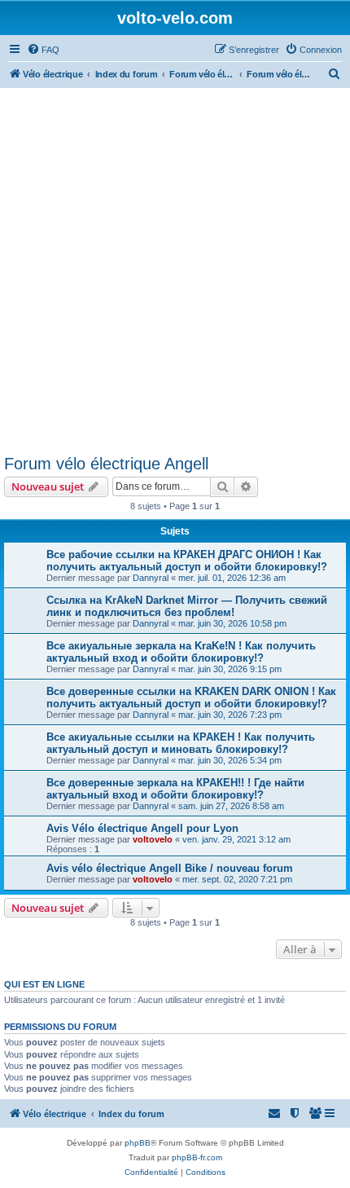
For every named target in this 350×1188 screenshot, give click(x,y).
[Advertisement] (175, 271)
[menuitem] (43, 49)
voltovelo (153, 839)
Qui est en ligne (44, 984)
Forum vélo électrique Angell (106, 464)
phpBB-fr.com (197, 1157)
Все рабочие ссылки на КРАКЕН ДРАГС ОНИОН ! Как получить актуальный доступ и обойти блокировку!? (186, 560)
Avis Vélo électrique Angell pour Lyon (142, 828)
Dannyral (150, 578)
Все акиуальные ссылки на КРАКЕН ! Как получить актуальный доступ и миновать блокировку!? (180, 743)
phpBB (138, 1142)
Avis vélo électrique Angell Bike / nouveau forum (169, 868)
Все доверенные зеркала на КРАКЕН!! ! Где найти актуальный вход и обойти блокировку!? (175, 789)
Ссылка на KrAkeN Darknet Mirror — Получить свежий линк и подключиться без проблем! (186, 606)
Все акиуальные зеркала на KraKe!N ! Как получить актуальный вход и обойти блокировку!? (181, 652)
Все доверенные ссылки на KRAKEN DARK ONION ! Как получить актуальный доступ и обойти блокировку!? (191, 697)
